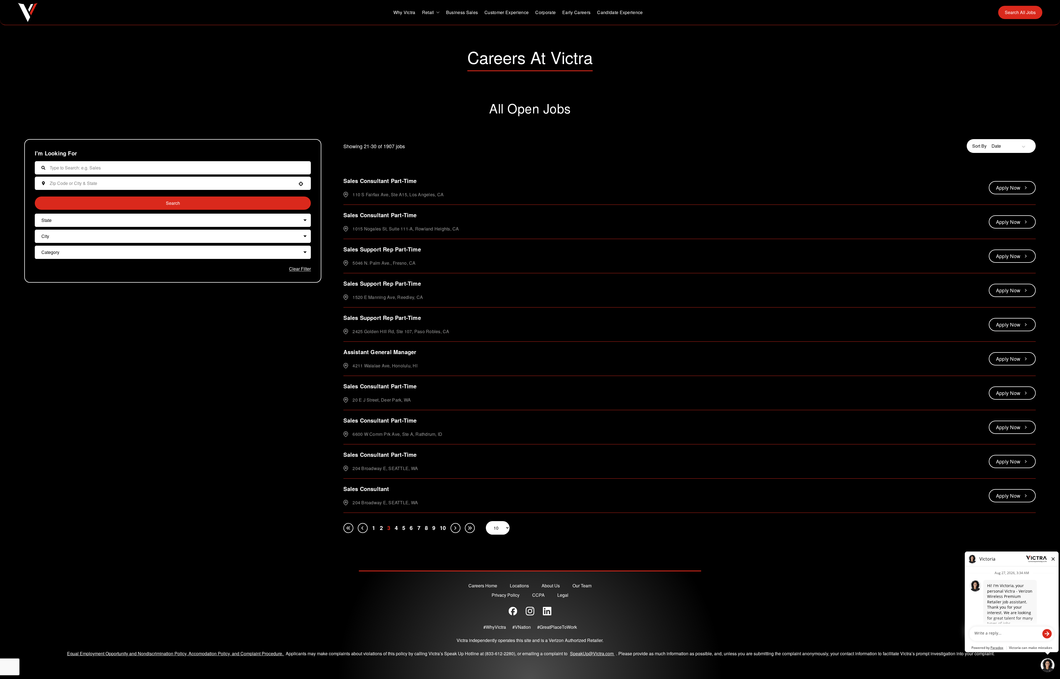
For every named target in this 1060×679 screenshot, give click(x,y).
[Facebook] (512, 611)
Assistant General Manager (379, 352)
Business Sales (462, 12)
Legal (562, 595)
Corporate (545, 12)
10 (443, 528)
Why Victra (404, 12)
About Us (551, 585)
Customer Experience (506, 12)
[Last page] (470, 528)
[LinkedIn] (547, 611)
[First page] (348, 528)
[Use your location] (301, 184)
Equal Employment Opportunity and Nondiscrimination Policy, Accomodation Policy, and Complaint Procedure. (175, 653)
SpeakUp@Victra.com (593, 653)
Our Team (582, 585)
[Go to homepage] (28, 12)
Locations (519, 585)
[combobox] (171, 183)
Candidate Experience (620, 12)
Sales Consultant (366, 489)
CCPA (538, 595)
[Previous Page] (363, 528)
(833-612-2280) (500, 653)
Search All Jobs (1020, 12)
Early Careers (576, 12)
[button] (173, 220)
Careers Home (482, 585)
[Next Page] (455, 528)
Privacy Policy (506, 595)
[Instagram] (530, 611)
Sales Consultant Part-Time (380, 181)
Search (173, 203)
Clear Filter (300, 269)
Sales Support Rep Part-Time (382, 249)
